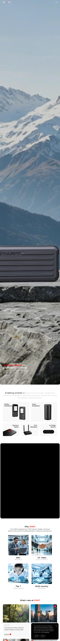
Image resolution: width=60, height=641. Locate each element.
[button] (4, 381)
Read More (46, 632)
